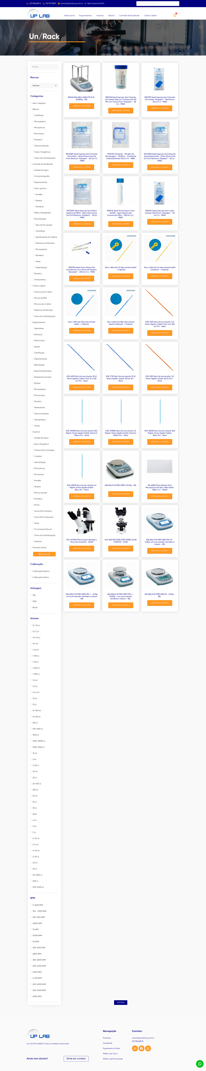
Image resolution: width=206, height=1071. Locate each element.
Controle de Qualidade (129, 16)
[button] (120, 1002)
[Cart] (174, 15)
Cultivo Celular (150, 16)
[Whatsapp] (135, 1048)
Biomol (111, 16)
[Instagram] (148, 1048)
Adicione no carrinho (82, 106)
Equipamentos (85, 16)
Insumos (100, 16)
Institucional (69, 16)
